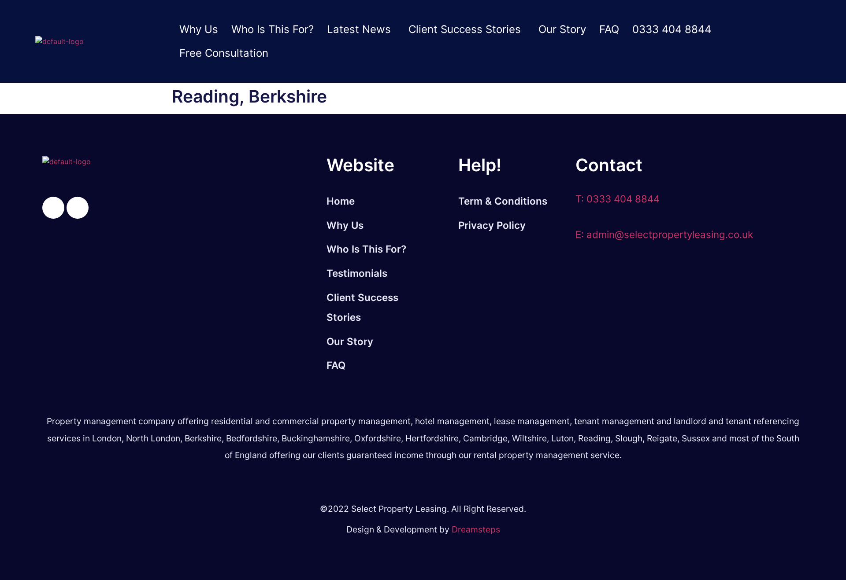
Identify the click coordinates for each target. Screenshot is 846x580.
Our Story (562, 29)
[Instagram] (78, 208)
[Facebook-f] (53, 208)
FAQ (609, 29)
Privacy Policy (492, 225)
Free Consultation (223, 53)
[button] (361, 29)
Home (341, 201)
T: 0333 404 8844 (617, 199)
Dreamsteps (476, 529)
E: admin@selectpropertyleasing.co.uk (664, 234)
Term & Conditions (502, 201)
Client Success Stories (464, 29)
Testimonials (357, 273)
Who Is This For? (272, 29)
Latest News (359, 29)
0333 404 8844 (671, 29)
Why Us (198, 29)
